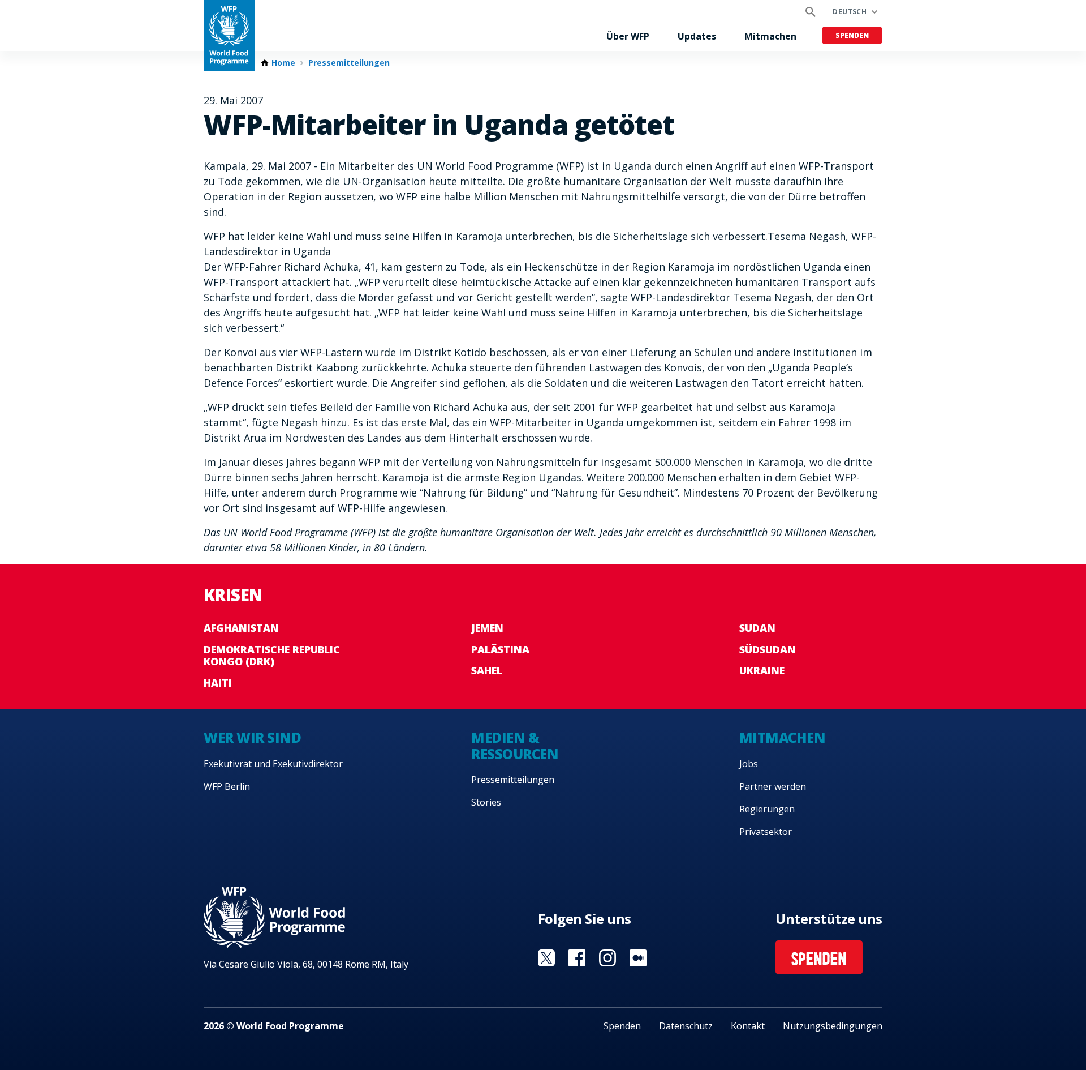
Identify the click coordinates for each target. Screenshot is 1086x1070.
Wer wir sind (252, 737)
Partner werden (772, 786)
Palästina (500, 649)
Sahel (486, 670)
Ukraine (762, 670)
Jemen (487, 628)
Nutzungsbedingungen (832, 1026)
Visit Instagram (607, 957)
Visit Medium (638, 957)
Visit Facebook (576, 957)
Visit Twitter (546, 957)
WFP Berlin (227, 786)
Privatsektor (765, 831)
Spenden (852, 35)
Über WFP (627, 36)
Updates (697, 36)
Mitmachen (770, 36)
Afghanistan (241, 628)
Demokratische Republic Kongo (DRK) (272, 656)
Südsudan (767, 649)
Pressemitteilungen (349, 63)
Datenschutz (686, 1026)
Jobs (748, 763)
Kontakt (748, 1026)
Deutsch (850, 11)
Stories (486, 802)
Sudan (757, 628)
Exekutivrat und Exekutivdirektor (273, 763)
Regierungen (767, 809)
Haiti (218, 683)
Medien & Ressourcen (514, 745)
